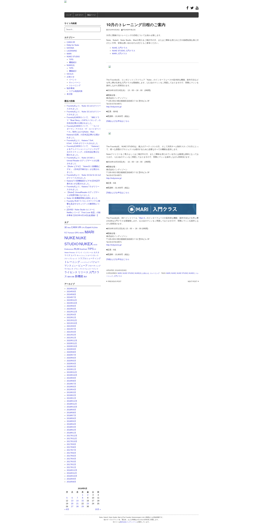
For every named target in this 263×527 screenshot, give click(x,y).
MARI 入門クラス (119, 53)
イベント (73, 80)
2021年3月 (71, 332)
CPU (83, 227)
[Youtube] (197, 8)
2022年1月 (71, 317)
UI (95, 249)
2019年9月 (71, 378)
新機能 (79, 276)
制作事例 (70, 88)
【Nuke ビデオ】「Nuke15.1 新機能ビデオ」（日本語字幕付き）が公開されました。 (83, 169)
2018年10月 (72, 407)
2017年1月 (71, 467)
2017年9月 (71, 444)
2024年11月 (72, 289)
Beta (69, 227)
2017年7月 (71, 450)
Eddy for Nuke (73, 45)
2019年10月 (72, 375)
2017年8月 (71, 447)
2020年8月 (71, 352)
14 (77, 501)
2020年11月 (72, 343)
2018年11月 (72, 404)
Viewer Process (69, 252)
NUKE (173, 273)
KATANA (70, 48)
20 (72, 503)
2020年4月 (71, 363)
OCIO (95, 245)
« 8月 (66, 509)
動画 (69, 277)
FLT (65, 233)
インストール (88, 252)
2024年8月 (71, 294)
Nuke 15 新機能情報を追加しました (82, 198)
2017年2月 (71, 464)
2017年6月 (71, 453)
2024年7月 (71, 297)
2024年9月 (71, 291)
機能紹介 (73, 62)
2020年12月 (72, 340)
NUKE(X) (138, 273)
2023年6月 (71, 306)
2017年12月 (72, 436)
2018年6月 (71, 418)
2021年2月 (71, 335)
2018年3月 (71, 427)
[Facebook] (187, 8)
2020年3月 (71, 366)
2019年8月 (71, 381)
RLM (76, 248)
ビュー (75, 266)
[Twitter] (192, 8)
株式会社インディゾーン (128, 522)
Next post (192, 281)
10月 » (98, 509)
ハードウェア (85, 262)
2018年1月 (71, 433)
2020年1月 (71, 369)
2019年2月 (71, 395)
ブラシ (76, 269)
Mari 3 (142, 218)
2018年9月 (71, 410)
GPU (77, 233)
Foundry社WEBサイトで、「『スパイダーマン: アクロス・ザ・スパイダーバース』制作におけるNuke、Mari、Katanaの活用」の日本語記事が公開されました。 (83, 132)
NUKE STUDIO (128, 273)
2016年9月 (71, 479)
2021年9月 (71, 326)
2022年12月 (72, 312)
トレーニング (155, 273)
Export (88, 227)
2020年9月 (71, 349)
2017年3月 (71, 461)
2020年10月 (72, 346)
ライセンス (70, 272)
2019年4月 (71, 389)
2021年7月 (71, 329)
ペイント (94, 269)
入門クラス (118, 276)
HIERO (81, 233)
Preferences (68, 249)
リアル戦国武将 (75, 91)
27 (72, 506)
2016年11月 (72, 473)
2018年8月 (71, 412)
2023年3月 (71, 309)
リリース (83, 272)
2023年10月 (72, 303)
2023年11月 (72, 300)
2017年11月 (72, 438)
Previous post (114, 281)
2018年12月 (72, 401)
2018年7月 (71, 415)
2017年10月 (72, 441)
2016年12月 (72, 470)
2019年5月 (71, 387)
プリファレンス (85, 269)
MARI (120, 273)
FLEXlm (95, 228)
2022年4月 (71, 314)
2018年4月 (71, 424)
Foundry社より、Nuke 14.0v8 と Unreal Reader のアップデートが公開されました (83, 161)
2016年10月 (72, 476)
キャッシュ (81, 255)
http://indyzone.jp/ (114, 107)
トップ (68, 15)
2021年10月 (72, 323)
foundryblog (129, 30)
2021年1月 (71, 338)
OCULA (70, 74)
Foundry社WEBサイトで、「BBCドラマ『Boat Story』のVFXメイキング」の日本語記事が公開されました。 (84, 120)
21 (77, 503)
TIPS (71, 59)
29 (83, 506)
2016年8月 (71, 482)
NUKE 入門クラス (119, 48)
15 (83, 501)
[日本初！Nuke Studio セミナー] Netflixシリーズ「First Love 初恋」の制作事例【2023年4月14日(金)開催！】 (83, 212)
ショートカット (92, 255)
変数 (72, 276)
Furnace (71, 233)
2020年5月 (71, 361)
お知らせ (145, 273)
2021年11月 (72, 320)
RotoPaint (83, 249)
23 (88, 503)
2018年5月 (71, 421)
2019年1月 (71, 398)
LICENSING (72, 51)
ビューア (83, 265)
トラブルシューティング (89, 258)
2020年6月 (71, 358)
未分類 (69, 94)
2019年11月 (72, 372)
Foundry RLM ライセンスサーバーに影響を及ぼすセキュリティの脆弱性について (83, 204)
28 (77, 506)
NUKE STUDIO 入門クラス (123, 51)
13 (72, 501)
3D (65, 227)
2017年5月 (71, 456)
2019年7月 (71, 384)
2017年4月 (71, 459)
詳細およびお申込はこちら (117, 121)
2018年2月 (71, 430)
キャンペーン (75, 82)
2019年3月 (71, 392)
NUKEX (192, 273)
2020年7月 (71, 355)
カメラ (73, 255)
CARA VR (71, 42)
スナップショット (71, 259)
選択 (85, 277)
